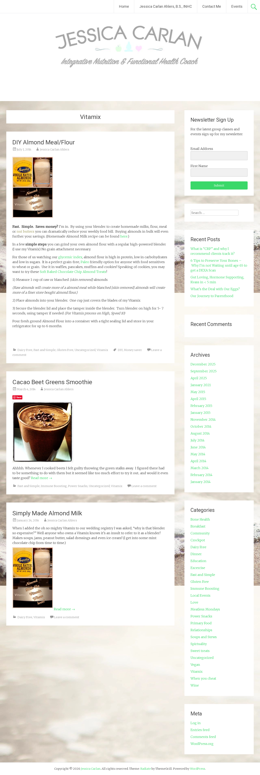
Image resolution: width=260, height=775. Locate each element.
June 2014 (198, 447)
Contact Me (211, 6)
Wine (195, 685)
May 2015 (198, 392)
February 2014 (201, 475)
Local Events (200, 595)
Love (194, 602)
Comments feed (203, 737)
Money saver (133, 350)
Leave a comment (144, 486)
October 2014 (201, 426)
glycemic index (70, 257)
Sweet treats (200, 651)
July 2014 (198, 440)
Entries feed (200, 730)
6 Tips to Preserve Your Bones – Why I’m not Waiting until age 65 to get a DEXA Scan (219, 265)
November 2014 (203, 419)
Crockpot (198, 540)
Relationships (201, 630)
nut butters (25, 231)
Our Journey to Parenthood (212, 296)
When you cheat (203, 678)
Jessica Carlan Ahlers (54, 149)
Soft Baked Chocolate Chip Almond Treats (73, 272)
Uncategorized (85, 350)
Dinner (196, 554)
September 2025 (204, 371)
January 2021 (201, 385)
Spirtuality (199, 644)
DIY (120, 350)
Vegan (195, 665)
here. (124, 236)
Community (200, 533)
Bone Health (200, 519)
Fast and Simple (45, 350)
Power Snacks (78, 486)
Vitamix (102, 350)
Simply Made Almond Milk (47, 513)
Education (198, 561)
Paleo (85, 262)
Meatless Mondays (205, 609)
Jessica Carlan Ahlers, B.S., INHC (165, 6)
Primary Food (201, 623)
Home (124, 6)
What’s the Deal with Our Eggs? (215, 289)
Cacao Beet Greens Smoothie (52, 382)
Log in (196, 723)
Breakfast (198, 526)
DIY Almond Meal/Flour (43, 142)
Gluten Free (65, 350)
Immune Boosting (54, 486)
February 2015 (201, 406)
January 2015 (200, 413)
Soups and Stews (204, 637)
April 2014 (198, 461)
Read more (41, 478)
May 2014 (198, 454)
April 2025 (199, 378)
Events (237, 6)
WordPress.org (202, 744)
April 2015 (198, 399)
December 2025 (203, 364)
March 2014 (200, 468)
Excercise (198, 568)
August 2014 (200, 433)
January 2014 (201, 482)
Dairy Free (24, 350)
